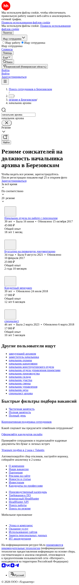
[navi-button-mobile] (5, 82)
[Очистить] (6, 123)
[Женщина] (10, 211)
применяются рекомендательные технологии (32, 546)
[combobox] (18, 115)
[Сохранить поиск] (5, 137)
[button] (5, 70)
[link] (7, 62)
